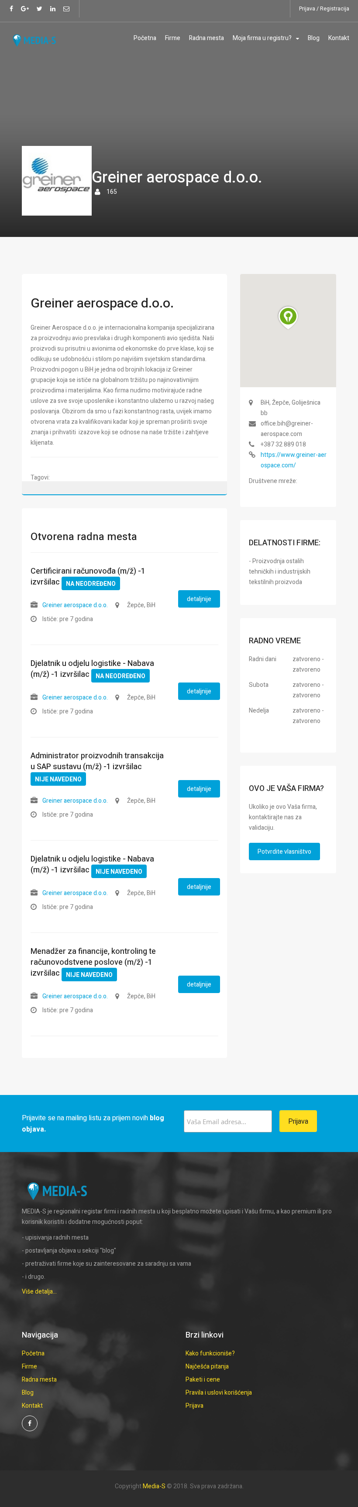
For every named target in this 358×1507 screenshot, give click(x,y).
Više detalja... (39, 1291)
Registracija (334, 9)
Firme (172, 38)
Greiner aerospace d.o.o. (75, 605)
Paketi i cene (203, 1379)
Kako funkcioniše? (210, 1353)
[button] (288, 317)
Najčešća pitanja (207, 1366)
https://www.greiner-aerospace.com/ (294, 460)
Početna (145, 38)
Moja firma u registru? (262, 38)
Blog (314, 38)
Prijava (307, 9)
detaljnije (199, 599)
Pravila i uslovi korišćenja (219, 1392)
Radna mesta (206, 38)
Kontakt (338, 38)
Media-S (154, 1486)
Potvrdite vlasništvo (284, 851)
